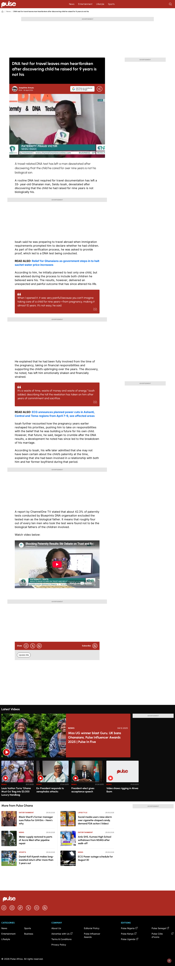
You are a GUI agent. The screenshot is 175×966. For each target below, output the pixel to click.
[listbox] (87, 779)
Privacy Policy (58, 944)
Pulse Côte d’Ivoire (157, 935)
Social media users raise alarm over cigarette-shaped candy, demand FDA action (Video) (95, 820)
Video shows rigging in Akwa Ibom (122, 790)
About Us (56, 928)
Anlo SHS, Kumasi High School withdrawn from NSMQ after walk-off (94, 840)
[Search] (171, 4)
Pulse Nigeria (128, 928)
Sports (111, 4)
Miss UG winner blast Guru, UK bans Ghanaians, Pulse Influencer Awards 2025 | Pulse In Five (94, 737)
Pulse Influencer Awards (92, 935)
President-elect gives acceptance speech (82, 790)
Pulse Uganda (128, 939)
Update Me (24, 655)
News (71, 4)
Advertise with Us (60, 933)
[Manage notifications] (169, 960)
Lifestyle (100, 4)
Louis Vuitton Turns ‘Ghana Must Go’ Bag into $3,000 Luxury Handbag (16, 791)
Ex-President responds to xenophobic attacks (50, 790)
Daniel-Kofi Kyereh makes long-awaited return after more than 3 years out (36, 860)
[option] (17, 780)
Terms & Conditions (61, 939)
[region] (87, 779)
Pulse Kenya (127, 933)
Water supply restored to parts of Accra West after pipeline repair (35, 840)
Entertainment (85, 4)
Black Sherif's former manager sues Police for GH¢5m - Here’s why (36, 820)
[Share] (99, 89)
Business (28, 933)
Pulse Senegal (159, 928)
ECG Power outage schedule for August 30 (95, 858)
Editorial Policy (91, 928)
